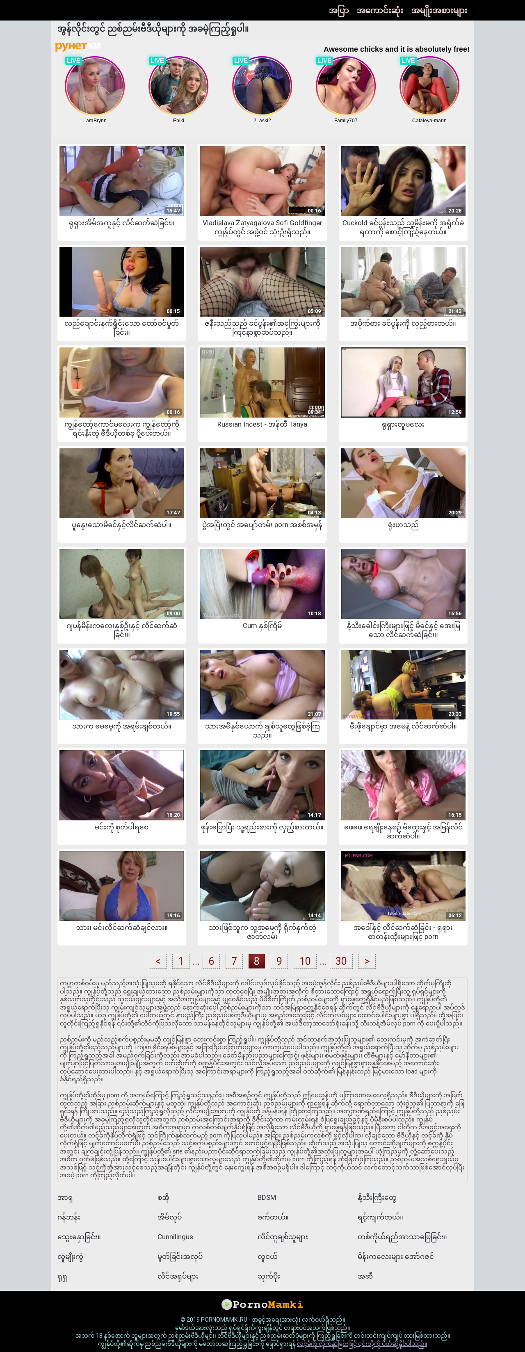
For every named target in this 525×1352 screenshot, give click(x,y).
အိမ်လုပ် (170, 1217)
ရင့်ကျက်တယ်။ (380, 1217)
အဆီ (365, 1276)
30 (341, 961)
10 (305, 961)
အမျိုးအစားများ (439, 10)
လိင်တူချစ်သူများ (283, 1237)
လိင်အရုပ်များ (178, 1276)
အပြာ (339, 10)
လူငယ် (268, 1256)
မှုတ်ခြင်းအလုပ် (180, 1256)
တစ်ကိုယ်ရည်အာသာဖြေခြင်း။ (402, 1237)
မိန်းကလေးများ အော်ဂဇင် (396, 1256)
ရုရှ (62, 1276)
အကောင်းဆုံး (380, 10)
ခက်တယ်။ (273, 1217)
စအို (163, 1197)
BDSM (267, 1197)
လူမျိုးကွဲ (70, 1256)
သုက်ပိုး (269, 1276)
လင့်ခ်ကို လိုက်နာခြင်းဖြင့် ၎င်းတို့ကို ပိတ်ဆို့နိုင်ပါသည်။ (362, 1344)
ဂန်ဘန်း (68, 1217)
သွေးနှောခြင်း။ (79, 1237)
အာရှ (65, 1197)
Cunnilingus (175, 1237)
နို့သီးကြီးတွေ (377, 1197)
